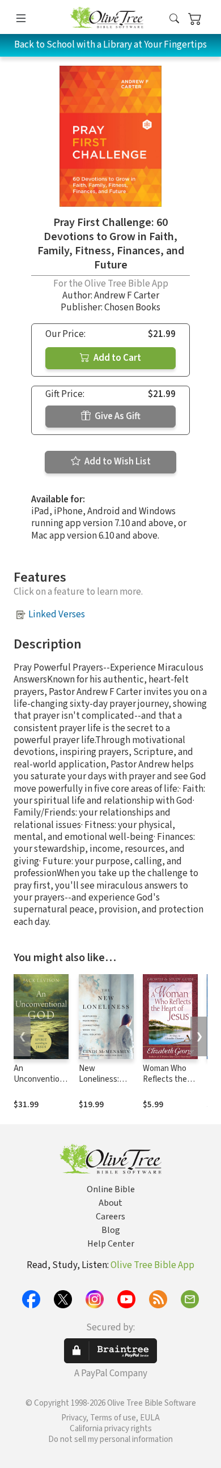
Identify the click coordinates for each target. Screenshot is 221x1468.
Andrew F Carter (126, 295)
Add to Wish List (117, 461)
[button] (174, 19)
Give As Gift (117, 416)
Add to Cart (116, 358)
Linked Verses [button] (56, 614)
